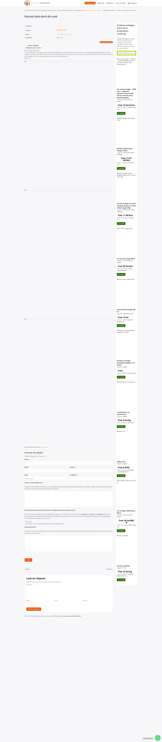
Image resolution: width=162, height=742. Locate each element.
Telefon (72, 467)
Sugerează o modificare (106, 42)
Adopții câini (100, 3)
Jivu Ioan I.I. (131, 422)
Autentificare (133, 3)
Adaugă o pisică (90, 3)
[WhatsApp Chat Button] (157, 737)
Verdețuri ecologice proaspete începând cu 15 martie (126, 363)
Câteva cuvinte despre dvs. (34, 483)
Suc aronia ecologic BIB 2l (126, 259)
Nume (26, 459)
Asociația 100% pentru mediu (92, 10)
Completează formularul (108, 10)
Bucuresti (60, 26)
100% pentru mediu (45, 3)
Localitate (73, 475)
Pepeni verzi (121, 462)
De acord (28, 521)
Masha (27, 569)
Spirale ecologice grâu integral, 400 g (124, 150)
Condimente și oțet (128, 313)
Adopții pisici (110, 3)
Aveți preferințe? (30, 527)
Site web (85, 600)
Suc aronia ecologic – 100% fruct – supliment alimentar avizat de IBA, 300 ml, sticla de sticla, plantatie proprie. (126, 93)
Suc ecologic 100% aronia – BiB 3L (126, 512)
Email (26, 467)
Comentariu (29, 584)
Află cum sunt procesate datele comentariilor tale (67, 616)
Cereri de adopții (120, 3)
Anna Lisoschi (44, 447)
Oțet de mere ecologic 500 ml (126, 311)
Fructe (124, 568)
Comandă (121, 113)
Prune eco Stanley (123, 566)
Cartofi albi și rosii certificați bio (123, 413)
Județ (26, 475)
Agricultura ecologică (122, 39)
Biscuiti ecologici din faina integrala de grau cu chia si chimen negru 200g (126, 206)
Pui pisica (109, 569)
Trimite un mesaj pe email (64, 34)
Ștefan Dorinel (132, 373)
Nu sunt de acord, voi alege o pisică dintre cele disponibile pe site (45, 524)
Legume (125, 367)
